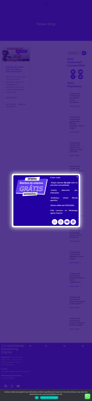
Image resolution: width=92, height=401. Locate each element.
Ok (37, 398)
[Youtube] (67, 222)
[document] (46, 200)
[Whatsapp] (54, 222)
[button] (77, 177)
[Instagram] (61, 222)
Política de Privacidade (49, 398)
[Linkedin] (73, 222)
